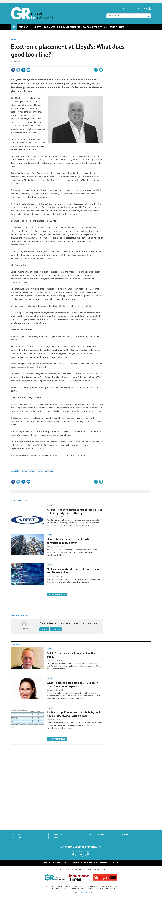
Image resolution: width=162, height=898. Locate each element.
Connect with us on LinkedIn (80, 854)
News (40, 471)
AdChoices (17, 837)
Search (148, 16)
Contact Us (57, 834)
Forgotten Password (72, 862)
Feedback (103, 862)
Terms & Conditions (96, 834)
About (125, 9)
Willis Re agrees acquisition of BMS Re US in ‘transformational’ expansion (72, 684)
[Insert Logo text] (32, 19)
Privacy (126, 834)
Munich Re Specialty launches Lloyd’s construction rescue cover (68, 541)
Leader (16, 471)
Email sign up (88, 854)
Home (13, 39)
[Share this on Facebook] (13, 70)
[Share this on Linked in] (23, 70)
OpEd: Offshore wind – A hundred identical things (71, 654)
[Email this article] (28, 70)
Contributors (90, 862)
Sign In (144, 9)
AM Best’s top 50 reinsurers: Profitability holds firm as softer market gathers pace (74, 714)
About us (16, 834)
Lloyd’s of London (28, 471)
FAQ (90, 837)
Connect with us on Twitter (73, 854)
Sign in (73, 65)
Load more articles (57, 594)
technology (49, 471)
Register (135, 9)
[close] (103, 65)
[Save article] (101, 70)
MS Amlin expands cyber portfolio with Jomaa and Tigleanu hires (73, 570)
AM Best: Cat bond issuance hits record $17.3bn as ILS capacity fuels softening (75, 511)
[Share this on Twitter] (18, 70)
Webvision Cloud (86, 892)
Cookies (56, 837)
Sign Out (56, 862)
